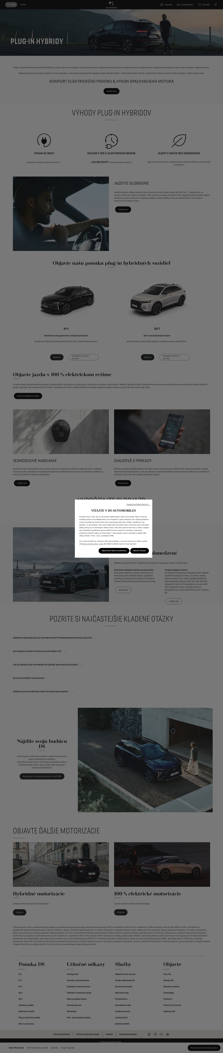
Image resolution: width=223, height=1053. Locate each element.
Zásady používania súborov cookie (92, 544)
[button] (138, 505)
